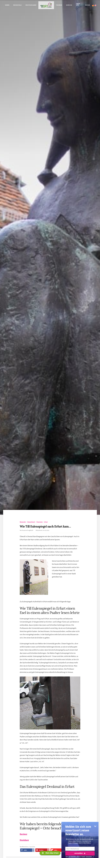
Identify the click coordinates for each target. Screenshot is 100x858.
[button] (27, 850)
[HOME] (46, 5)
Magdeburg (24, 840)
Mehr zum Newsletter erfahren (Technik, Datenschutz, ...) (80, 856)
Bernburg (23, 834)
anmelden (78, 853)
